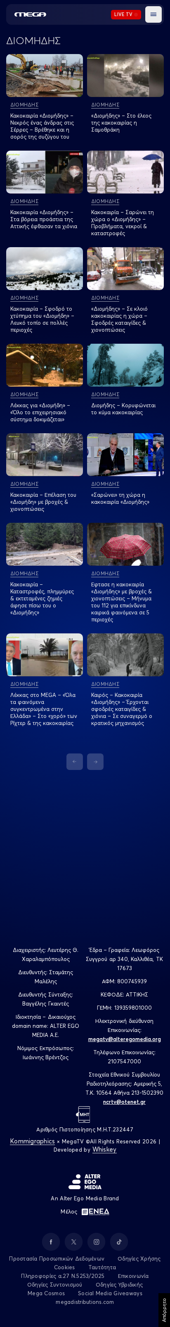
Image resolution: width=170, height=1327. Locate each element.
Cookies (64, 1267)
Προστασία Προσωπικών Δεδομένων (56, 1258)
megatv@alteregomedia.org (124, 1039)
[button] (153, 14)
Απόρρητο (164, 1310)
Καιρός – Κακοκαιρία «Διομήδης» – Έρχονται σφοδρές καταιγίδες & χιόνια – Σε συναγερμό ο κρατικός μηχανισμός (121, 709)
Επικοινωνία (133, 1276)
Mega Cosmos (46, 1293)
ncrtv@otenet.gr (124, 1101)
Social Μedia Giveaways (110, 1293)
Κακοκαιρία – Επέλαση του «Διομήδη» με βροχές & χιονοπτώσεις (43, 501)
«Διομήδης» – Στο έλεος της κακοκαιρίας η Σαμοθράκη (121, 122)
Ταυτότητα (102, 1267)
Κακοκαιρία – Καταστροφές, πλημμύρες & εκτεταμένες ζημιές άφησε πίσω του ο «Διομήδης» (42, 598)
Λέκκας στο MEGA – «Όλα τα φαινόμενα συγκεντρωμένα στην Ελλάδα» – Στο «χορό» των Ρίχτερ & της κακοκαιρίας (43, 709)
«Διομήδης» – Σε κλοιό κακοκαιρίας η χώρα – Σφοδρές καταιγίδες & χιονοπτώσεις (119, 319)
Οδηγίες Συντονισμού (55, 1284)
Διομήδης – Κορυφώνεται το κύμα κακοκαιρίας (123, 409)
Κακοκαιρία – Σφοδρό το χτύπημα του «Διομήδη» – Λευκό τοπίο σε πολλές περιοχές (42, 319)
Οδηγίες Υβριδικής (119, 1284)
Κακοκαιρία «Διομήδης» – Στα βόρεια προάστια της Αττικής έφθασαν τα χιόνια (43, 219)
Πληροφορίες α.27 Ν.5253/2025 (62, 1276)
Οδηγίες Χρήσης (139, 1258)
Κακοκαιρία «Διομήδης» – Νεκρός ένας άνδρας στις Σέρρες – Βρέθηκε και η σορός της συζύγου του (42, 126)
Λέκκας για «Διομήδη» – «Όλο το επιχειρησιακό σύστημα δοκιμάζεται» (40, 412)
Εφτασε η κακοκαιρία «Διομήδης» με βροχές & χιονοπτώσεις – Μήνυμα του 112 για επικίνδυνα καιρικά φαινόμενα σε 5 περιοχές (121, 602)
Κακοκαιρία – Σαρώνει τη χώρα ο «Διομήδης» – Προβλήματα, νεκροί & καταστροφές (122, 222)
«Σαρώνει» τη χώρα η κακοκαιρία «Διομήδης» (120, 498)
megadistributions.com (85, 1302)
